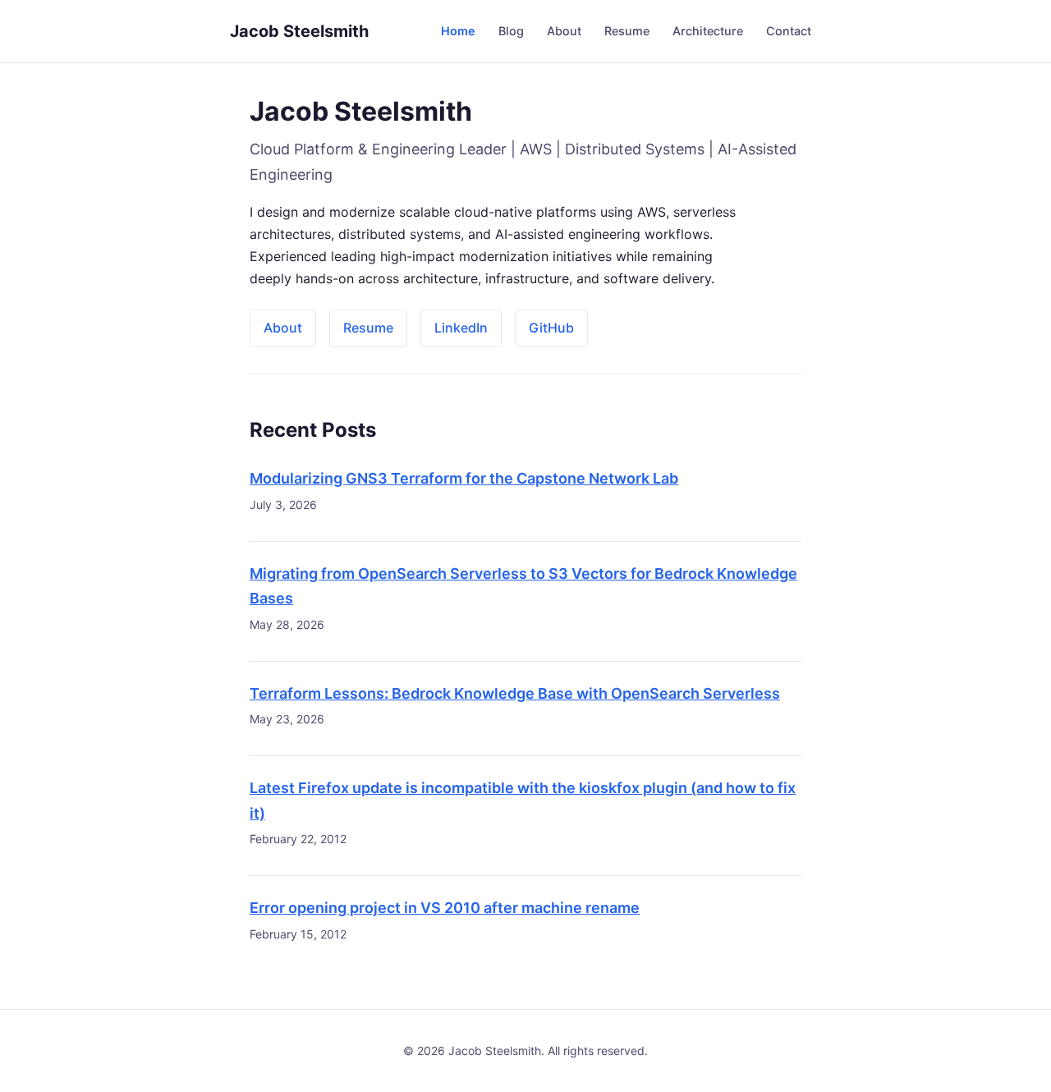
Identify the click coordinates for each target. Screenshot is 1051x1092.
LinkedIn (461, 327)
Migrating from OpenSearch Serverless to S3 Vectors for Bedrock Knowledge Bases (523, 586)
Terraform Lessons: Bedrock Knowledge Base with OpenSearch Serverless (515, 693)
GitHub (551, 327)
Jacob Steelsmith (299, 31)
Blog (511, 31)
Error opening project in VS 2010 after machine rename (445, 907)
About (564, 31)
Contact (788, 31)
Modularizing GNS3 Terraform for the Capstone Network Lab (464, 478)
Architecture (707, 31)
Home (458, 31)
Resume (626, 31)
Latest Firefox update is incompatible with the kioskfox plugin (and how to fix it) (523, 800)
